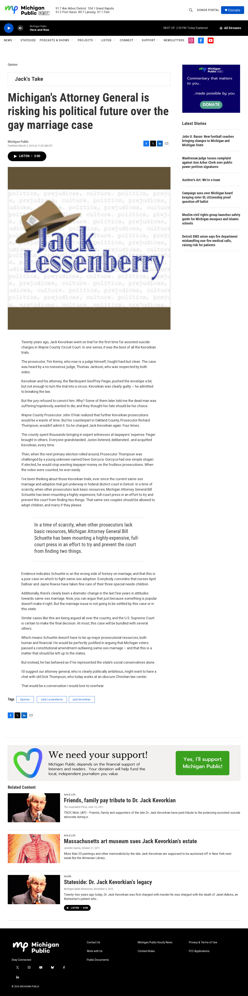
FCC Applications (199, 951)
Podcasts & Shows (54, 40)
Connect (126, 40)
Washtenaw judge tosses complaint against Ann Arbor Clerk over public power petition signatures (207, 162)
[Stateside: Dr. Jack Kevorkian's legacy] (34, 889)
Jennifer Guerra (72, 848)
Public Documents (98, 959)
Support (148, 40)
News (8, 40)
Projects (85, 40)
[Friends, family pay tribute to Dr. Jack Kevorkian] (34, 807)
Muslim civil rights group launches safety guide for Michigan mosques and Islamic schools (211, 219)
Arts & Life (70, 794)
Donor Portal (208, 10)
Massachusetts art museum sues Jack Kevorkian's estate (130, 841)
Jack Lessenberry (52, 699)
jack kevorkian (82, 699)
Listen (106, 40)
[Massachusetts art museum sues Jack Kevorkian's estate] (34, 848)
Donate (234, 10)
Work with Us (94, 951)
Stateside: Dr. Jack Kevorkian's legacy (108, 882)
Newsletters (174, 40)
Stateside (28, 40)
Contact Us (93, 942)
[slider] (26, 28)
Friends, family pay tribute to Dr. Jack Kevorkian (120, 800)
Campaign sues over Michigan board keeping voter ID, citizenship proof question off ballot (207, 197)
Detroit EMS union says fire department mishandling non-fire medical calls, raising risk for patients (210, 240)
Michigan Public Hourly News (155, 942)
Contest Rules (146, 951)
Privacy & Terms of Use (203, 942)
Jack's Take (29, 79)
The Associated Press (75, 806)
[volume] (20, 28)
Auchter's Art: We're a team (201, 180)
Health (67, 876)
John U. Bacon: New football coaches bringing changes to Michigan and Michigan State (208, 140)
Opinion (12, 64)
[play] (9, 28)
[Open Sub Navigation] (15, 40)
